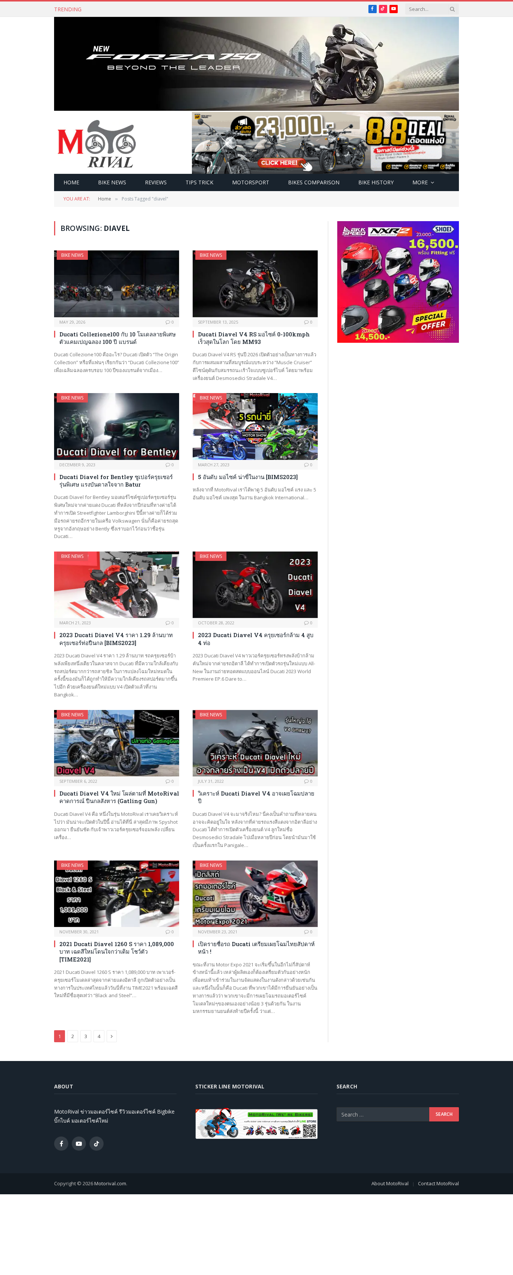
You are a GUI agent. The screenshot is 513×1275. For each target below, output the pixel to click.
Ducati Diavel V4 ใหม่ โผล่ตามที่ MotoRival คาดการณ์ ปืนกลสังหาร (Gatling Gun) (119, 797)
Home (71, 182)
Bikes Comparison (313, 182)
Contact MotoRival (438, 1183)
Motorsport (250, 182)
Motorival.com (110, 1183)
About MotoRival (390, 1183)
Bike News (112, 182)
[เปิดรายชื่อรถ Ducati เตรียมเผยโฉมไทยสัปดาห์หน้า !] (255, 894)
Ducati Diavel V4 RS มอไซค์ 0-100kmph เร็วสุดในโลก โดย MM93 (254, 337)
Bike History (376, 182)
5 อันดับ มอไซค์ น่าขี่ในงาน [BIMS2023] (248, 477)
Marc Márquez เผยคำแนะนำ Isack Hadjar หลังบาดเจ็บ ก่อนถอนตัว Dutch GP (179, 9)
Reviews (156, 182)
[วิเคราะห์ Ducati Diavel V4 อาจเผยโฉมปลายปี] (255, 743)
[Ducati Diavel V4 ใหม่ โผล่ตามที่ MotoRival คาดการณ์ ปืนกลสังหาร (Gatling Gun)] (116, 743)
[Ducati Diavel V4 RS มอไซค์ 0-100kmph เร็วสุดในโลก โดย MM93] (255, 283)
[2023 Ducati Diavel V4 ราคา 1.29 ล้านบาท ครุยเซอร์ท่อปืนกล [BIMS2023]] (116, 585)
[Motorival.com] (97, 143)
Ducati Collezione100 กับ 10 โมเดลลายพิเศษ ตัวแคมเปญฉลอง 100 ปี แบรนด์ (117, 337)
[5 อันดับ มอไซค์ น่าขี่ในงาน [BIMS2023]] (255, 426)
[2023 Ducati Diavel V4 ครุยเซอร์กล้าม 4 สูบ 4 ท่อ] (255, 585)
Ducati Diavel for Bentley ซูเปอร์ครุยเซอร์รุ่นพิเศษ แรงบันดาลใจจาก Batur (116, 480)
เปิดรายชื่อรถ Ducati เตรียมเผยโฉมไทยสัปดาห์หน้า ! (256, 947)
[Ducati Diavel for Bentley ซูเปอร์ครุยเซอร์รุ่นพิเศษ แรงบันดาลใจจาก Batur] (116, 426)
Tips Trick (199, 182)
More (420, 182)
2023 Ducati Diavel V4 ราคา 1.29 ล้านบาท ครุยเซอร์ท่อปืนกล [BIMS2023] (116, 638)
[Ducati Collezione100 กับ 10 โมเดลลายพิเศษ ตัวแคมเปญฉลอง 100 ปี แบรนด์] (116, 283)
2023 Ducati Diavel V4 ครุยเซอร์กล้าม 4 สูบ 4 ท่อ (256, 638)
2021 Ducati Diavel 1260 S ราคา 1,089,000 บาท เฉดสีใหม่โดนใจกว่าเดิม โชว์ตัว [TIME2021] (116, 951)
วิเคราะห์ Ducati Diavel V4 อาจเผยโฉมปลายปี (256, 797)
